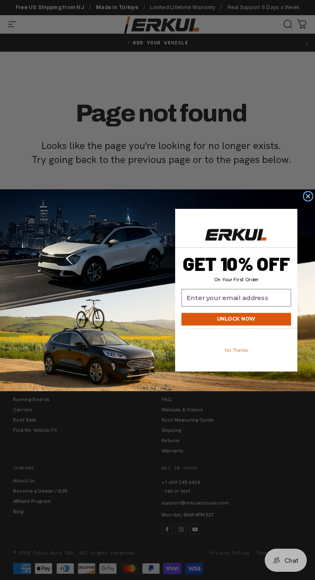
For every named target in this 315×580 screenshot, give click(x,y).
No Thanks (236, 350)
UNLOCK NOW (236, 319)
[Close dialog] (308, 196)
